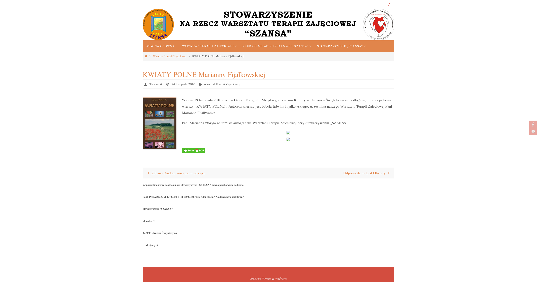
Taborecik (156, 84)
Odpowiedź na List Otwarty (365, 172)
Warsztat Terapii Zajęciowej (169, 56)
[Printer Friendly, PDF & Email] (193, 150)
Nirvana (266, 278)
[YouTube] (532, 131)
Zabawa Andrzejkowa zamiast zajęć (178, 172)
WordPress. (281, 278)
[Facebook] (532, 125)
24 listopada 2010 (183, 84)
